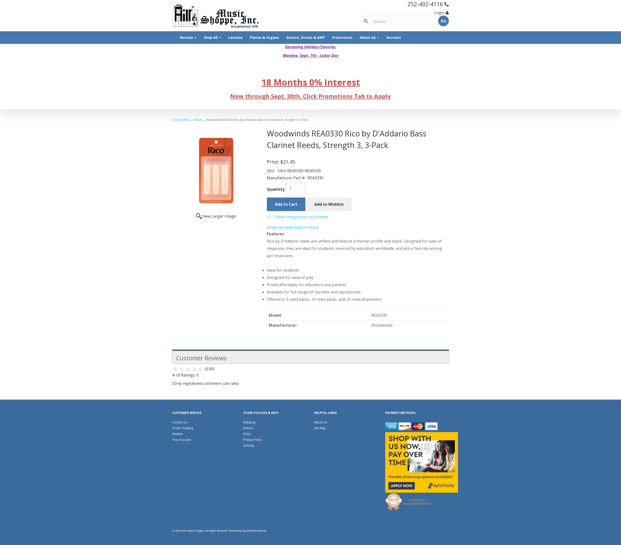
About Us (368, 37)
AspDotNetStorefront (254, 530)
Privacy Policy (252, 440)
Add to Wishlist (329, 204)
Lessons (235, 37)
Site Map (320, 428)
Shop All (211, 37)
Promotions (342, 37)
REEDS (198, 120)
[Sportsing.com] (216, 16)
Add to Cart (286, 204)
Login (439, 12)
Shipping (249, 422)
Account (393, 37)
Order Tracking (182, 428)
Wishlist (177, 434)
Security (248, 445)
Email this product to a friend (302, 217)
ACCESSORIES (180, 120)
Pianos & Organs (264, 37)
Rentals (187, 37)
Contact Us (179, 422)
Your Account (181, 440)
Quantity (276, 189)
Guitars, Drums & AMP (305, 37)
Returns (248, 428)
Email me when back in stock (293, 227)
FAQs (247, 434)
